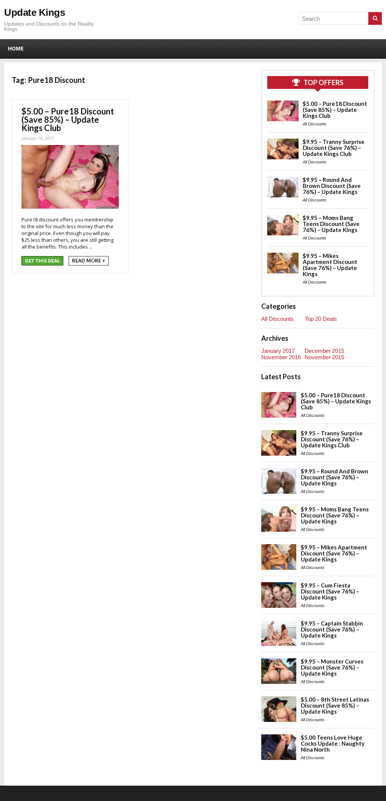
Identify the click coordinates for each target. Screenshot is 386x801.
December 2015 (324, 351)
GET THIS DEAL (42, 261)
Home (16, 48)
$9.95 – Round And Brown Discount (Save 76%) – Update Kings (332, 185)
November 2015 (324, 357)
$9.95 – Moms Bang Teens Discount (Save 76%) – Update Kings (331, 223)
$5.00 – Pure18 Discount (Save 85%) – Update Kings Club (67, 119)
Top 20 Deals (321, 319)
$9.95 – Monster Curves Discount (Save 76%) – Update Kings (332, 667)
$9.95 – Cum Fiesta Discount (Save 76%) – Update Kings (330, 591)
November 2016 (281, 357)
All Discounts (314, 124)
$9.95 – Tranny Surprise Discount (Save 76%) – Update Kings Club (334, 147)
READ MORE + (88, 261)
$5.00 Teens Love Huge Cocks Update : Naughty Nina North (333, 743)
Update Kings (34, 12)
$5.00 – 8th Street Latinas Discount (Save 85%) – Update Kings (335, 705)
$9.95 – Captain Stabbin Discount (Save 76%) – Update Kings (332, 629)
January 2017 (278, 351)
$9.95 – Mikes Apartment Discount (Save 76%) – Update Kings (330, 264)
